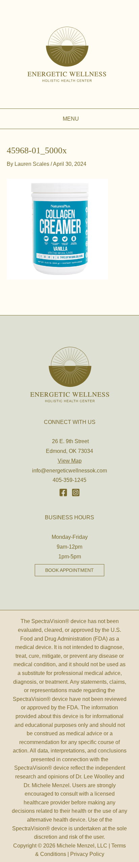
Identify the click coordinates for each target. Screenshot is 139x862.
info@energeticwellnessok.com (69, 470)
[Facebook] (63, 492)
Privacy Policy (87, 854)
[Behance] (76, 492)
